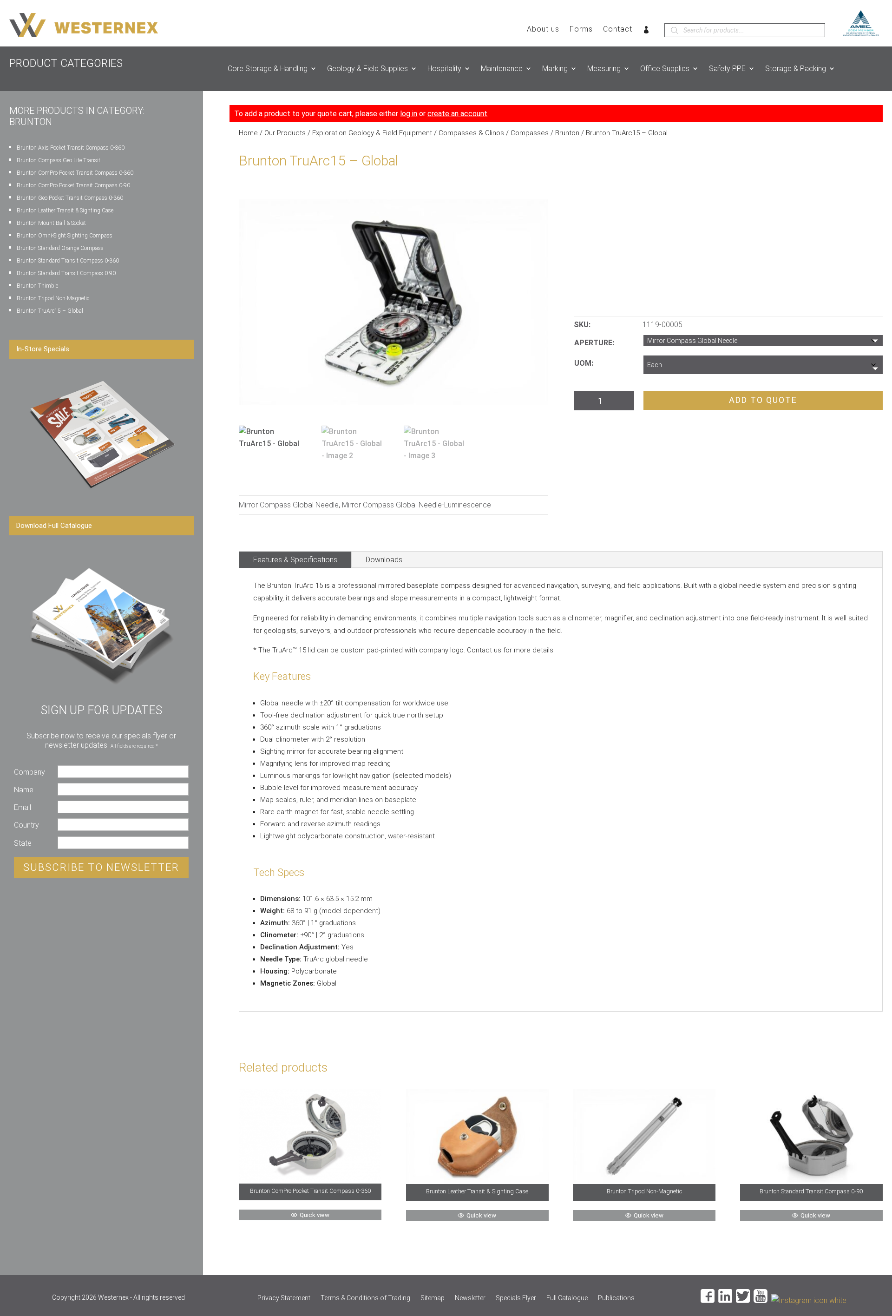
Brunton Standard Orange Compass (60, 248)
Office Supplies (664, 68)
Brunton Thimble (37, 286)
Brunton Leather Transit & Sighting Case (65, 210)
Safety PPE (727, 68)
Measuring (604, 68)
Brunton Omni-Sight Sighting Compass (64, 235)
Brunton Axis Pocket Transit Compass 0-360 (71, 148)
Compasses (530, 133)
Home (248, 133)
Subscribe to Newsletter (101, 867)
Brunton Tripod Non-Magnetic (53, 298)
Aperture (593, 342)
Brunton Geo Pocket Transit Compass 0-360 (70, 198)
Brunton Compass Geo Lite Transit (58, 160)
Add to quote (763, 400)
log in (408, 113)
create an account (457, 113)
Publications (616, 1298)
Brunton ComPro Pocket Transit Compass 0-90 (73, 185)
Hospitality (444, 68)
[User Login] (646, 31)
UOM (582, 363)
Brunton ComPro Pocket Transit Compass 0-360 (75, 173)
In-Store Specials (42, 349)
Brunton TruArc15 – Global (50, 311)
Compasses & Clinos (471, 133)
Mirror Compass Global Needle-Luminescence (416, 504)
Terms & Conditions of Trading (365, 1298)
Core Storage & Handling (268, 68)
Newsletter (470, 1298)
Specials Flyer (516, 1298)
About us (543, 29)
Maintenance (502, 68)
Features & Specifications (295, 559)
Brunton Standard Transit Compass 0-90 (66, 273)
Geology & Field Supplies (367, 68)
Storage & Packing (795, 68)
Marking (555, 68)
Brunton (567, 133)
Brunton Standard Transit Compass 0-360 (68, 260)
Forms (581, 29)
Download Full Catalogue (54, 525)
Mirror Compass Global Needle (289, 504)
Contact (617, 29)
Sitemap (432, 1298)
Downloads (384, 559)
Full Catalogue (567, 1298)
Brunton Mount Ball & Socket (51, 223)
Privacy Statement (283, 1298)
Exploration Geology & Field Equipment (372, 133)
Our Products (285, 133)
